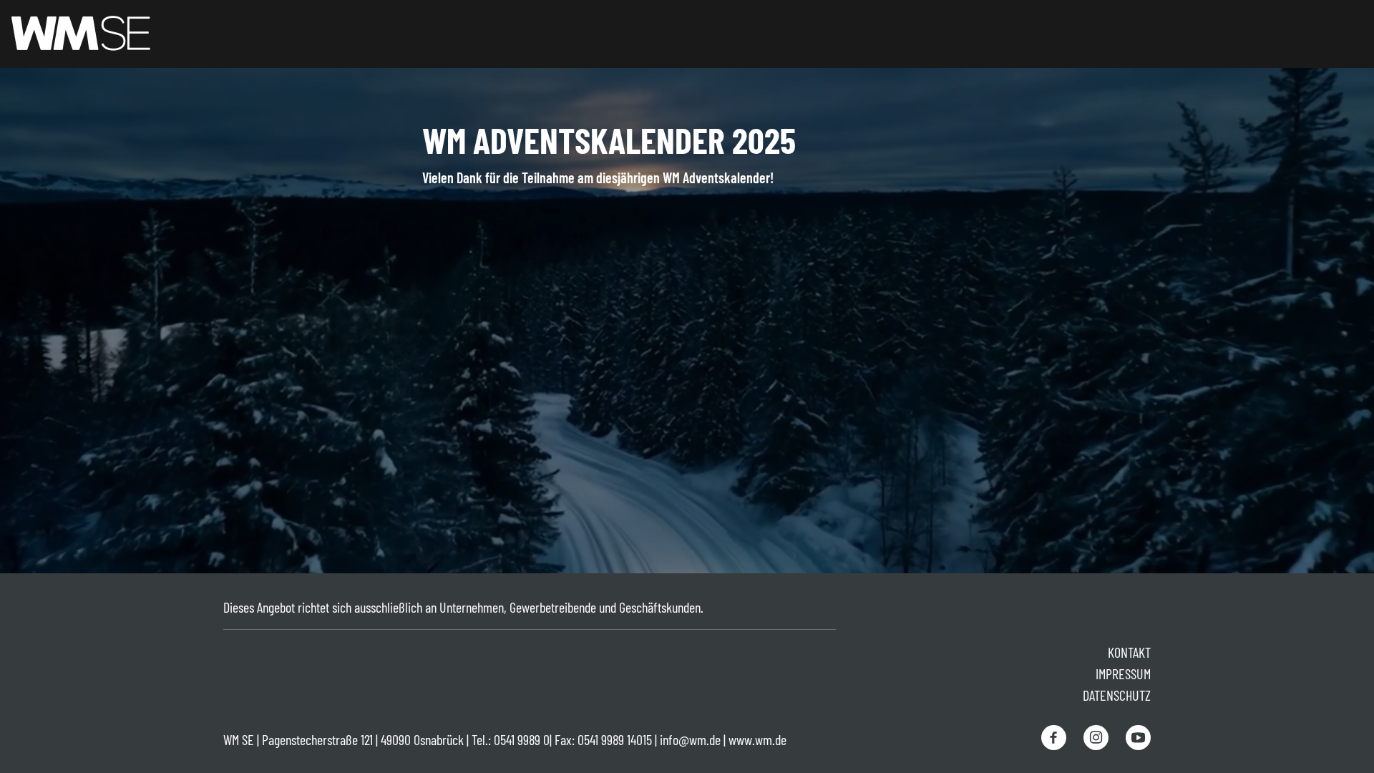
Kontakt (1129, 652)
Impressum (1123, 673)
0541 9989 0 (522, 739)
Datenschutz (1117, 695)
